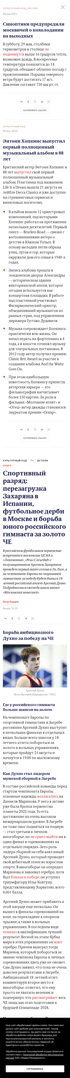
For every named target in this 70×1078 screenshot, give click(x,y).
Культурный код (14, 8)
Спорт (7, 465)
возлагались (47, 797)
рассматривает (44, 998)
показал (10, 932)
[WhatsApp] (48, 101)
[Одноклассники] (28, 101)
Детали (42, 460)
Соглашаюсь (35, 1068)
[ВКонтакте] (21, 101)
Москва (33, 8)
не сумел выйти (44, 837)
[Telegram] (41, 101)
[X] (35, 101)
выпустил (23, 172)
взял (58, 942)
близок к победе (25, 877)
